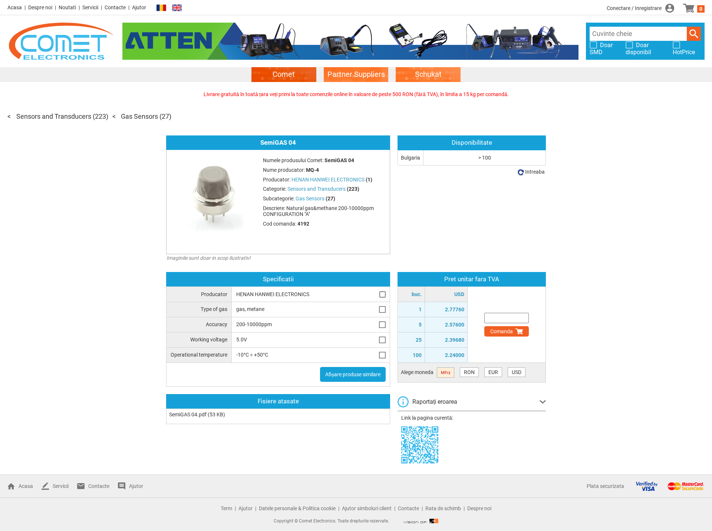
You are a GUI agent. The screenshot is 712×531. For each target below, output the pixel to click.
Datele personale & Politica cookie (297, 508)
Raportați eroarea (434, 401)
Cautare (694, 34)
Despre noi (40, 7)
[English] (177, 8)
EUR (493, 372)
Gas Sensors (139, 116)
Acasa (14, 7)
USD (516, 372)
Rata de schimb (443, 508)
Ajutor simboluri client (367, 508)
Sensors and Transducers (53, 116)
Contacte (115, 7)
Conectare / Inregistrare (634, 8)
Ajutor (139, 7)
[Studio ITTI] (420, 521)
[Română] (161, 8)
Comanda (501, 331)
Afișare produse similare (352, 374)
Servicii (90, 7)
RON (469, 372)
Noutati (67, 7)
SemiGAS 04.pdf (188, 414)
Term (226, 508)
